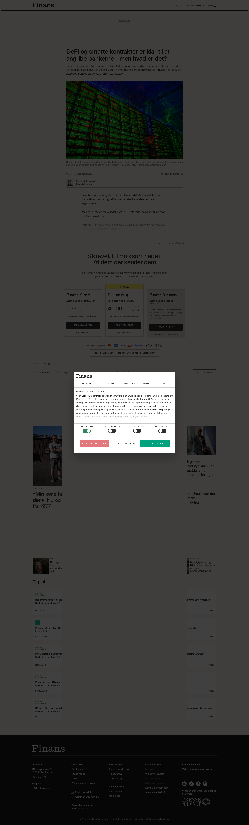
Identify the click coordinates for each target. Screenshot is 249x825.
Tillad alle (154, 443)
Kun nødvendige (94, 443)
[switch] (112, 431)
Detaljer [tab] (109, 383)
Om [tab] (163, 383)
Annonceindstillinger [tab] (136, 383)
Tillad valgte (124, 443)
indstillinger (159, 409)
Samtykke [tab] (86, 383)
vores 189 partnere (91, 396)
